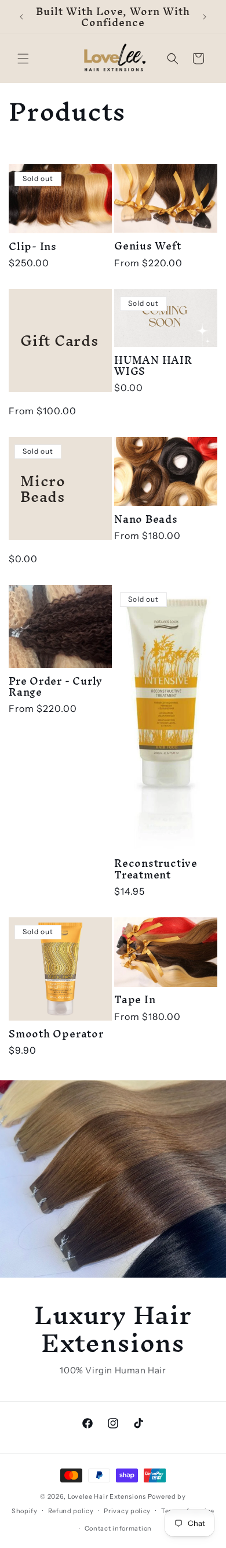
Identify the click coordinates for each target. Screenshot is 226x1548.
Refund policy (71, 1511)
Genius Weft (147, 245)
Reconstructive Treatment (156, 869)
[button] (23, 58)
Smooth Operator (56, 1033)
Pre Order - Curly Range (56, 686)
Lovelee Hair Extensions (107, 1496)
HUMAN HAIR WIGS (153, 366)
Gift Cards (59, 340)
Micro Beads (42, 488)
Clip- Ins (33, 246)
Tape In (134, 999)
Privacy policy (127, 1511)
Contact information (118, 1528)
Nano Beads (146, 519)
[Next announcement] (204, 17)
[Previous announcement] (21, 17)
